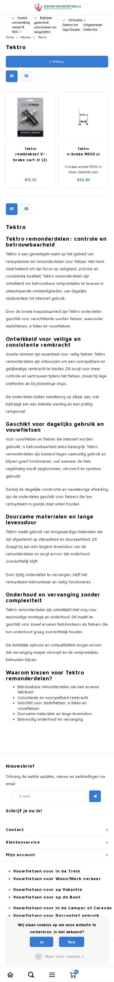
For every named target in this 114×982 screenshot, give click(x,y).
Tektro (42, 37)
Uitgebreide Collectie (92, 27)
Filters (58, 61)
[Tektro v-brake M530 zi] (83, 117)
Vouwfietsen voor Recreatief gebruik (56, 915)
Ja (41, 942)
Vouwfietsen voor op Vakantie (47, 889)
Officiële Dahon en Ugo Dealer (72, 24)
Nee (71, 942)
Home (10, 37)
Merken (25, 37)
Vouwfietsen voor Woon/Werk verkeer (57, 878)
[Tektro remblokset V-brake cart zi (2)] (30, 117)
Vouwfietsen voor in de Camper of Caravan (62, 907)
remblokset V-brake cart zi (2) (30, 157)
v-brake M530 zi (83, 154)
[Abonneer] (95, 796)
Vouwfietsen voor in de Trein (46, 870)
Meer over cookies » (64, 956)
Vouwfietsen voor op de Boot (47, 896)
